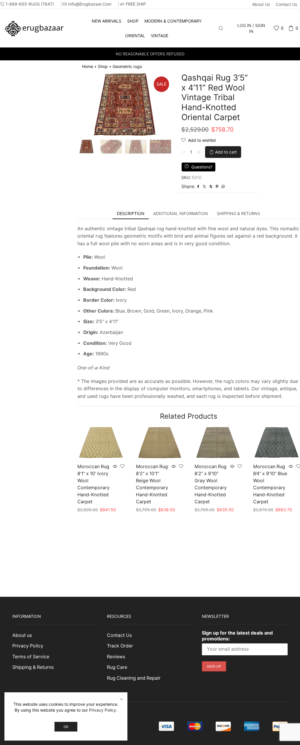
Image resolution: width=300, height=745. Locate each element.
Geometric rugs (127, 66)
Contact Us (286, 4)
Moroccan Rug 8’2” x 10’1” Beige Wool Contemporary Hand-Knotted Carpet (152, 484)
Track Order (120, 646)
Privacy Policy (27, 646)
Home (87, 66)
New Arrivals (106, 20)
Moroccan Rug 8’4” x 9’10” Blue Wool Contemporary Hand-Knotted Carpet (270, 484)
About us (261, 4)
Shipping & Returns (33, 667)
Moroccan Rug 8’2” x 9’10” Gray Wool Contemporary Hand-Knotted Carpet (211, 484)
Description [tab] (130, 213)
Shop (133, 20)
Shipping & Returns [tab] (238, 213)
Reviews (116, 656)
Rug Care (117, 667)
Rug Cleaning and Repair (134, 678)
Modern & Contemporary (173, 20)
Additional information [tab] (180, 213)
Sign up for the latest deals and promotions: (237, 636)
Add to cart (226, 151)
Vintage (159, 35)
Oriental (135, 35)
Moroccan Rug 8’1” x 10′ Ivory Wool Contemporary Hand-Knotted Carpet (93, 484)
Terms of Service (30, 656)
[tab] (130, 213)
